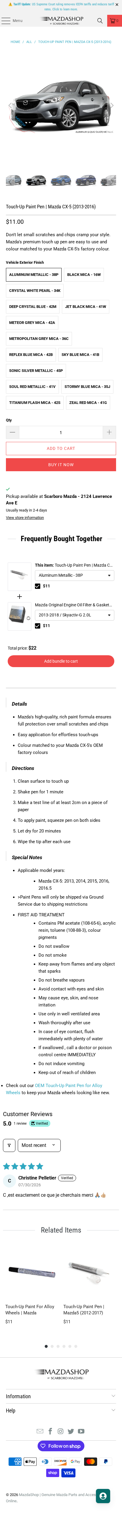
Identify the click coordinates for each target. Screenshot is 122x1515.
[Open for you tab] (103, 1496)
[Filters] (9, 1145)
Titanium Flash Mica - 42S (34, 402)
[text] (61, 539)
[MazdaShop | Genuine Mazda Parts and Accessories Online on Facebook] (50, 1431)
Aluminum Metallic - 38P (33, 274)
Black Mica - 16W (84, 274)
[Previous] (10, 105)
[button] (74, 575)
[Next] (111, 105)
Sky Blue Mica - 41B (80, 354)
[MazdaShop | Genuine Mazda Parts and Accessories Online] (61, 21)
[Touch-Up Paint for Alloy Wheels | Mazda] (32, 1272)
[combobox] (74, 575)
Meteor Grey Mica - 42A (32, 322)
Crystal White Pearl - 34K (34, 290)
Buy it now (61, 464)
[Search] (100, 21)
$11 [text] (46, 586)
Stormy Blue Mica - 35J (87, 386)
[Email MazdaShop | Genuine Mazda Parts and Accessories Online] (40, 1431)
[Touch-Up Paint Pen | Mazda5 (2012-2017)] (90, 1272)
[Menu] (3, 21)
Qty (9, 420)
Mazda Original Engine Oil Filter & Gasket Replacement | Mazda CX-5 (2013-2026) (72, 605)
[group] (32, 1289)
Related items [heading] (61, 1230)
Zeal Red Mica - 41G (88, 402)
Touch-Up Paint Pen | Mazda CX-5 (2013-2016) (74, 565)
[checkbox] (37, 586)
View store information (25, 517)
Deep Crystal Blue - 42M (32, 306)
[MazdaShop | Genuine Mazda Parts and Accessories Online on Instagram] (60, 1431)
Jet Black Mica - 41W (85, 306)
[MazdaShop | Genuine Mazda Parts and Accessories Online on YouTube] (81, 1431)
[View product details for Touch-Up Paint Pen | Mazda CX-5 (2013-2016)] (19, 576)
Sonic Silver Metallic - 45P (36, 370)
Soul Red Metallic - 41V (32, 386)
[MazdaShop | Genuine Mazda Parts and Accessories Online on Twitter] (71, 1431)
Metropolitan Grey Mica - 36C (39, 338)
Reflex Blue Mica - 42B (31, 354)
